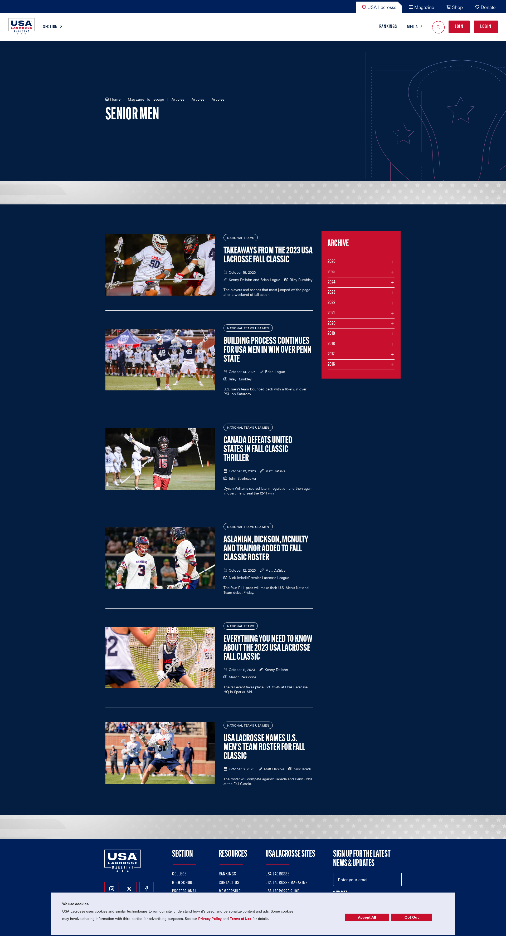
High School (183, 883)
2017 (331, 354)
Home (115, 99)
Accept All (367, 917)
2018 (331, 344)
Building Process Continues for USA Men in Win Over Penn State (267, 350)
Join (459, 26)
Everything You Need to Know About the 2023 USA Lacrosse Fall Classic (267, 648)
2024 (331, 282)
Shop (457, 7)
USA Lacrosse (381, 7)
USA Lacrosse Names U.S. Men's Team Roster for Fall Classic (264, 747)
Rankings (388, 26)
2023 (331, 292)
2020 (331, 323)
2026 (331, 261)
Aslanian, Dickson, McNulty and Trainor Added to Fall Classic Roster (265, 549)
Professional (184, 891)
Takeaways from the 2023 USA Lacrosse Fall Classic (268, 255)
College (179, 874)
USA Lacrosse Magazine (286, 883)
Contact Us (229, 883)
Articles (178, 99)
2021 (331, 313)
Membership (230, 891)
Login (486, 26)
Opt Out (412, 917)
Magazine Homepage (146, 99)
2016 (331, 364)
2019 (331, 333)
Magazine (424, 7)
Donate (488, 7)
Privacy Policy (210, 918)
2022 (331, 303)
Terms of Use (240, 918)
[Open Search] (438, 27)
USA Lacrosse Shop (282, 891)
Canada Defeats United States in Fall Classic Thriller (257, 449)
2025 (331, 272)
